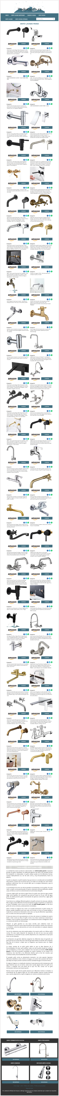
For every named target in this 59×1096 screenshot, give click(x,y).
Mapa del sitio (29, 1088)
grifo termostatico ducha (15, 1040)
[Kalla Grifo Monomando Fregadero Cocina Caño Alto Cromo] (18, 984)
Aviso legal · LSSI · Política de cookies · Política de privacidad (29, 1085)
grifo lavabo (9, 19)
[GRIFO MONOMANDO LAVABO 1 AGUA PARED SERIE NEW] (18, 62)
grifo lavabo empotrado (18, 15)
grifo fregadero (43, 1040)
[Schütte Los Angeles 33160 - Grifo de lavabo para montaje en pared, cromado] (41, 257)
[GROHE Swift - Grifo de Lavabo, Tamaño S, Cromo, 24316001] (41, 816)
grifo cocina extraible (21, 19)
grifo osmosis (15, 1063)
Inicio (6, 15)
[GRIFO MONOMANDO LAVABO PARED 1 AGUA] (41, 90)
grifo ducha (42, 15)
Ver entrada (18, 994)
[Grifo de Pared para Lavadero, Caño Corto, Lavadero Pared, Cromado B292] (41, 509)
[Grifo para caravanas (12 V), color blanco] (18, 1022)
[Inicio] (29, 12)
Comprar (23, 43)
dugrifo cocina (31, 15)
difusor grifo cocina (44, 1063)
